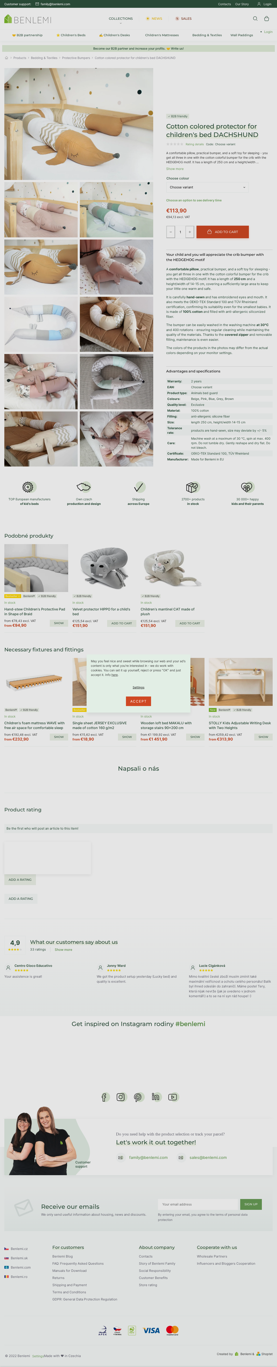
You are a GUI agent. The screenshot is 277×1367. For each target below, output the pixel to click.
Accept (138, 701)
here (114, 675)
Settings (138, 687)
